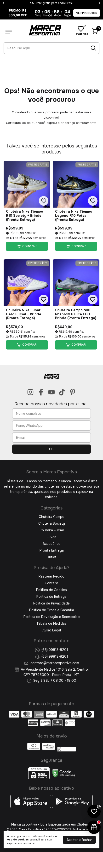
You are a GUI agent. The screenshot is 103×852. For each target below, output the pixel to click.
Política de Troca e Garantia (51, 610)
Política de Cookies (51, 590)
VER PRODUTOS (86, 13)
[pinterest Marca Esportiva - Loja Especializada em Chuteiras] (72, 392)
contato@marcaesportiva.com (54, 663)
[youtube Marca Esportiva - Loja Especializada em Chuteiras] (51, 392)
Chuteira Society (51, 523)
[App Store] (31, 807)
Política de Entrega (51, 596)
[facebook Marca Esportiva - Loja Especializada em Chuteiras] (41, 392)
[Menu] (10, 31)
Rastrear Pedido (51, 576)
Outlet (51, 557)
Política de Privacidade (51, 603)
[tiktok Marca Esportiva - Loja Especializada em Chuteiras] (62, 392)
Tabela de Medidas (51, 623)
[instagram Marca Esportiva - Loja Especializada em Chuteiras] (30, 392)
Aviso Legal (51, 630)
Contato (51, 583)
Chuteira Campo (51, 517)
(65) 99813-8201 (54, 650)
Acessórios (52, 543)
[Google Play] (72, 807)
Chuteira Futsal (52, 530)
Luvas (51, 537)
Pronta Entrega (52, 550)
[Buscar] (93, 47)
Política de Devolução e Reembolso (51, 617)
